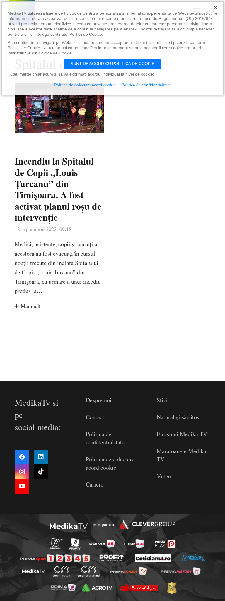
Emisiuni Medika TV (182, 434)
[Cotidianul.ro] (153, 558)
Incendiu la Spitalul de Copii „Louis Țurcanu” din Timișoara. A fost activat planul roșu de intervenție (58, 189)
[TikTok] (41, 471)
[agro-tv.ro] (97, 588)
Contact (95, 417)
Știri (162, 400)
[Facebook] (22, 457)
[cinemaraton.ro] (61, 571)
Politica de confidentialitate (105, 438)
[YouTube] (22, 486)
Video (164, 476)
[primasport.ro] (55, 558)
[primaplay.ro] (165, 544)
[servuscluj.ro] (139, 587)
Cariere (94, 484)
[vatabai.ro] (171, 587)
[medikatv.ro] (33, 571)
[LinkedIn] (41, 457)
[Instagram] (22, 471)
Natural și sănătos (178, 417)
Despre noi (99, 400)
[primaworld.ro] (63, 587)
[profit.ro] (112, 558)
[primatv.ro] (56, 543)
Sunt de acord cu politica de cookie (112, 63)
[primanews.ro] (134, 543)
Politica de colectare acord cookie (110, 463)
